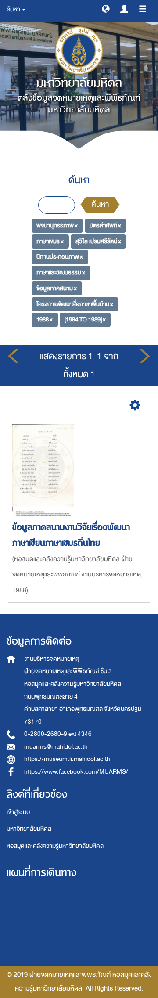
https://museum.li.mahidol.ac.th (67, 758)
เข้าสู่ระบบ (18, 812)
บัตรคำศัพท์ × (105, 225)
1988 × (44, 319)
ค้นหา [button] (14, 9)
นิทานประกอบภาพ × (59, 257)
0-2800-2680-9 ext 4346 (58, 733)
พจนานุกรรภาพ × (57, 225)
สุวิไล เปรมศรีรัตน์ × (98, 241)
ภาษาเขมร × (50, 241)
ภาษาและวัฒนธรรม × (60, 272)
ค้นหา (100, 204)
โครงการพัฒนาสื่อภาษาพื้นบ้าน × (74, 304)
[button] (106, 8)
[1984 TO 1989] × (85, 319)
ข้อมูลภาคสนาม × (56, 288)
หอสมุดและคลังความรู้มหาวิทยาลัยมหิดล (55, 845)
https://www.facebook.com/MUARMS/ (76, 771)
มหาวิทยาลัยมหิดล (29, 828)
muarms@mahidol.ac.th (56, 746)
